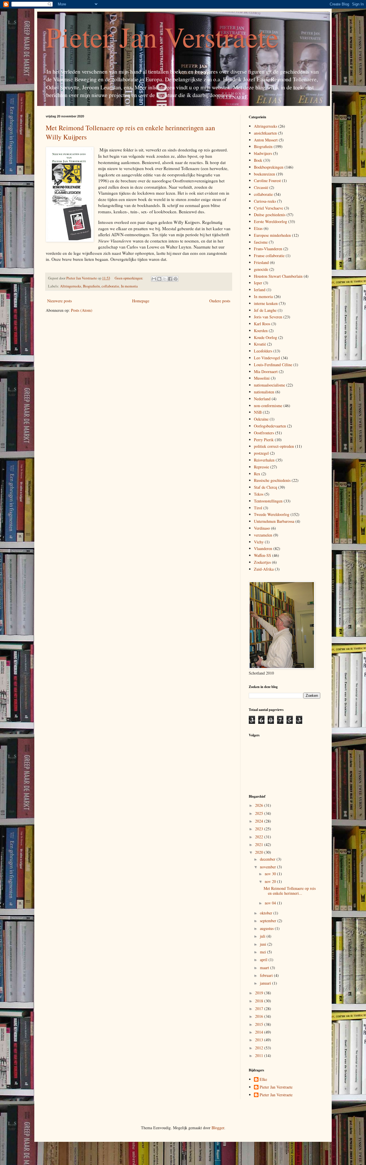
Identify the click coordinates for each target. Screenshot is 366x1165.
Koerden (261, 330)
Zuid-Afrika (264, 569)
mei (263, 952)
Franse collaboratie (269, 255)
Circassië (261, 187)
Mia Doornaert (266, 371)
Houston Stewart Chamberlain (278, 276)
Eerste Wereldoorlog (270, 221)
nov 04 (271, 903)
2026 (259, 805)
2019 (259, 993)
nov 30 (271, 873)
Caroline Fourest (267, 180)
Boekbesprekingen (268, 167)
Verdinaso (262, 528)
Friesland (261, 262)
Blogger (218, 1127)
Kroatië (260, 344)
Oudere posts (219, 300)
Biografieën (91, 286)
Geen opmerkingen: (129, 278)
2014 (259, 1032)
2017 (259, 1008)
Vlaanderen (263, 548)
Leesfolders (263, 351)
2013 (259, 1039)
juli (263, 936)
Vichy (259, 542)
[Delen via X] (165, 279)
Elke (263, 1079)
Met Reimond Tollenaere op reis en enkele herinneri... (290, 891)
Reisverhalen (264, 460)
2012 (259, 1047)
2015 (259, 1024)
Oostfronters (264, 432)
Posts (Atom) (81, 310)
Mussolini (262, 378)
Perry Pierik (264, 439)
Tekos (258, 494)
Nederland (262, 398)
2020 (259, 852)
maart (265, 967)
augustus (267, 928)
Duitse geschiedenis (269, 214)
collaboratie (110, 286)
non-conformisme (268, 405)
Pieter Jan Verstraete (162, 37)
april (264, 959)
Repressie (261, 467)
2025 (259, 813)
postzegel (261, 453)
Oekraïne (261, 419)
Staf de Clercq (265, 487)
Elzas (258, 228)
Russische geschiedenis (272, 480)
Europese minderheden (272, 235)
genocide (261, 269)
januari (266, 983)
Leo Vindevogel (267, 357)
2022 (259, 836)
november (268, 867)
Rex (257, 473)
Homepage (140, 300)
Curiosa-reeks (265, 201)
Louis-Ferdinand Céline (273, 364)
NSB (258, 412)
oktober (266, 913)
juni (263, 944)
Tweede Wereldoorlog (271, 514)
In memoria (129, 286)
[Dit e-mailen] (154, 279)
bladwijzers (263, 153)
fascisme (261, 242)
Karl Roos (262, 323)
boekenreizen (264, 174)
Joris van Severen (268, 317)
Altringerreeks (70, 286)
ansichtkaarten (265, 133)
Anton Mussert (266, 140)
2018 (259, 1001)
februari (267, 975)
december (268, 859)
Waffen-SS (262, 555)
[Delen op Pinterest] (175, 279)
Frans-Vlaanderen (268, 248)
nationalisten (264, 392)
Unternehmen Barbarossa (274, 521)
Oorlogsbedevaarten (270, 426)
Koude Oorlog (265, 337)
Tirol (258, 507)
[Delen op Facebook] (170, 279)
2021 (259, 844)
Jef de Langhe (265, 310)
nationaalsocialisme (269, 385)
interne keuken (266, 303)
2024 (259, 821)
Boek (258, 160)
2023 (259, 828)
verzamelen (263, 535)
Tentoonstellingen (268, 501)
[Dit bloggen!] (159, 279)
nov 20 (271, 881)
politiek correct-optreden (274, 446)
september (268, 920)
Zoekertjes (262, 562)
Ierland (259, 289)
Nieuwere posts (59, 300)
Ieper (258, 282)
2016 (259, 1016)
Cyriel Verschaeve (268, 208)
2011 (259, 1055)
